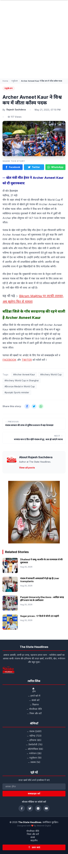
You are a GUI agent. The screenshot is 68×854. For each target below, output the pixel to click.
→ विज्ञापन (34, 704)
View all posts (27, 467)
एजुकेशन (14, 81)
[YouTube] (46, 808)
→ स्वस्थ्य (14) (34, 762)
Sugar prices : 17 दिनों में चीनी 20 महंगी (39, 616)
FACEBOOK (9, 359)
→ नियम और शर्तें (34, 713)
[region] (34, 512)
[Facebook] (22, 808)
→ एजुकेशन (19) (34, 757)
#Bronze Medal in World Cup (20, 386)
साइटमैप (34, 840)
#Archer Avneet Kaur (24, 374)
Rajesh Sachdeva (16, 109)
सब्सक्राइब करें (34, 793)
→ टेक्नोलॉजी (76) (34, 744)
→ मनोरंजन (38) (34, 753)
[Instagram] (38, 808)
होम (34, 691)
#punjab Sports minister (17, 392)
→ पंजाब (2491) (34, 731)
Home (5, 81)
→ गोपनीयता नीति (34, 709)
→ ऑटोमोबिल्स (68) (34, 749)
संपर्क (33, 837)
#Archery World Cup (51, 374)
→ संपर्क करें (34, 700)
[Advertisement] (34, 43)
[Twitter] (30, 808)
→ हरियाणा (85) (34, 740)
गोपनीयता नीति (32, 831)
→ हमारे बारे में (34, 695)
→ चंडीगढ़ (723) (34, 735)
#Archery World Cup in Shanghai (22, 380)
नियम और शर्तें (33, 834)
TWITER (27, 359)
